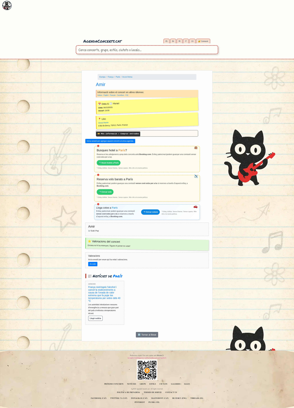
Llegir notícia (95, 318)
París (118, 77)
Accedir (93, 264)
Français (113, 95)
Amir (100, 84)
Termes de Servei (153, 392)
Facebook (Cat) (99, 398)
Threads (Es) (196, 398)
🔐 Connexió (203, 41)
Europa (102, 77)
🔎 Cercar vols (105, 192)
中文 (126, 95)
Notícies (131, 384)
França (110, 77)
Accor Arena (127, 77)
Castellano (120, 95)
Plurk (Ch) (153, 402)
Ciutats (163, 384)
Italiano (99, 95)
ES (166, 41)
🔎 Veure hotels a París (109, 163)
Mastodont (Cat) (160, 398)
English (106, 95)
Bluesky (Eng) (179, 398)
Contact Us (171, 392)
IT (186, 41)
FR (179, 41)
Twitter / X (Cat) (118, 398)
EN (173, 41)
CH (192, 41)
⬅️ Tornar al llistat (147, 335)
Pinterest (140, 402)
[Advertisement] (147, 21)
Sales (187, 384)
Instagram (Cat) (139, 398)
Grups (143, 384)
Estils (152, 384)
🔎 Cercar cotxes (150, 212)
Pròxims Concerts (113, 384)
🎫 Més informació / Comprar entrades (118, 134)
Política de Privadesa (128, 392)
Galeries (175, 384)
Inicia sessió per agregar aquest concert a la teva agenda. (110, 141)
